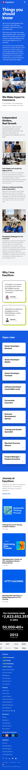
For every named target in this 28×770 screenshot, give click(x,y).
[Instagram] (6, 758)
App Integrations (6, 708)
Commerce (8, 657)
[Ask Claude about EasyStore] (6, 735)
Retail (6, 660)
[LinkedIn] (9, 758)
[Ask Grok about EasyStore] (16, 735)
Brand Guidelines (7, 746)
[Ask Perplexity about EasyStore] (13, 735)
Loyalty (7, 666)
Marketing (8, 663)
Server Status (6, 728)
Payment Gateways (7, 705)
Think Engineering (7, 754)
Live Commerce (6, 678)
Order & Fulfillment (7, 702)
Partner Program (6, 748)
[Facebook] (3, 758)
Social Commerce (7, 672)
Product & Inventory (7, 699)
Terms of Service (12, 762)
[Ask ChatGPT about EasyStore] (3, 735)
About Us (4, 743)
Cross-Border (6, 684)
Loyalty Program (6, 696)
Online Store (5, 690)
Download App (6, 710)
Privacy (18, 762)
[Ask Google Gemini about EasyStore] (10, 735)
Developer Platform (7, 751)
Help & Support (6, 723)
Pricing (4, 717)
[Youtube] (16, 758)
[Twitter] (12, 758)
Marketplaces (6, 675)
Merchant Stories (7, 726)
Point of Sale (5, 693)
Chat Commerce (6, 681)
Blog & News (5, 720)
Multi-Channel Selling (8, 669)
